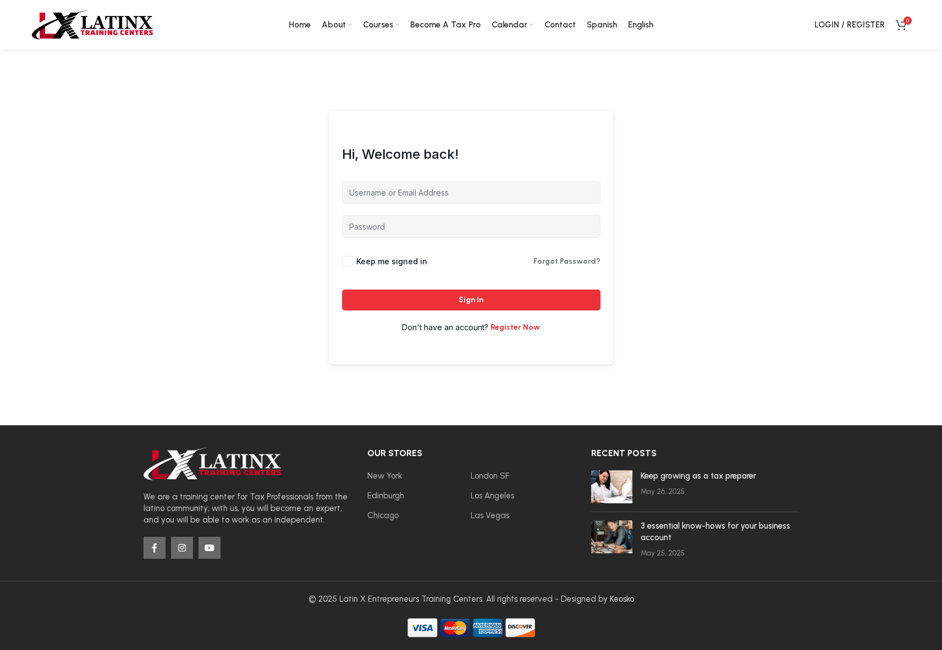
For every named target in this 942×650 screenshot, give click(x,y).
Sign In (471, 299)
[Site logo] (92, 24)
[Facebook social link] (155, 548)
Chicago (383, 515)
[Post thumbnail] (611, 486)
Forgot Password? (567, 261)
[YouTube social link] (210, 548)
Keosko (622, 599)
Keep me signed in (391, 261)
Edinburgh (385, 496)
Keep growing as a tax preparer (698, 476)
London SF (490, 476)
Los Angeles (492, 496)
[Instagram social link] (182, 548)
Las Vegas (490, 515)
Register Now (515, 327)
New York (384, 476)
